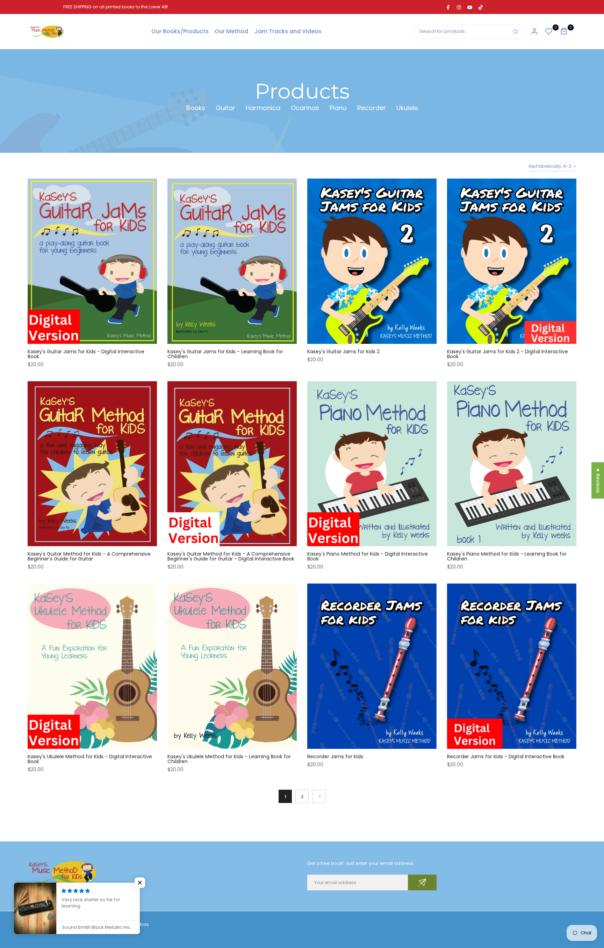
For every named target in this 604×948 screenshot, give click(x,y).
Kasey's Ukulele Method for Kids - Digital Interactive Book (90, 759)
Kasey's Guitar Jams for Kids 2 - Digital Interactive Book (507, 354)
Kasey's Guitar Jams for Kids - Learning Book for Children (225, 354)
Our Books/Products (180, 31)
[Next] (318, 796)
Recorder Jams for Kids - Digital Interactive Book (506, 756)
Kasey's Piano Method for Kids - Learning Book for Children (507, 556)
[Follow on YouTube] (469, 6)
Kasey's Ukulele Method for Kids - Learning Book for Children (229, 759)
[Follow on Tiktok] (480, 6)
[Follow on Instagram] (458, 6)
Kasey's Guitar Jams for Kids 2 (343, 351)
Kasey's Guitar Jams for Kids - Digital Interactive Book (86, 354)
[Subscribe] (422, 882)
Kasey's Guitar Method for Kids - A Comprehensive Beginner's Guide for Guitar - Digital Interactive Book (230, 556)
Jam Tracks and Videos (288, 31)
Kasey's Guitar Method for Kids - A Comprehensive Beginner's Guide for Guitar (89, 556)
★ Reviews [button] (598, 480)
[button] (140, 882)
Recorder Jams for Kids (335, 756)
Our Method (231, 31)
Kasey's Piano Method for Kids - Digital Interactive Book (367, 556)
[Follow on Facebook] (448, 6)
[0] (549, 31)
